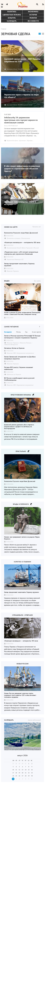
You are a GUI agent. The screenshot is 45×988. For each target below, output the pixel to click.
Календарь (12, 21)
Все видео (37, 281)
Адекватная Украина (12, 15)
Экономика (33, 12)
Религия (33, 18)
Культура (12, 18)
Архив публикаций (34, 720)
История (33, 15)
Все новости (33, 21)
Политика (11, 12)
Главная (3, 29)
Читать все (36, 227)
